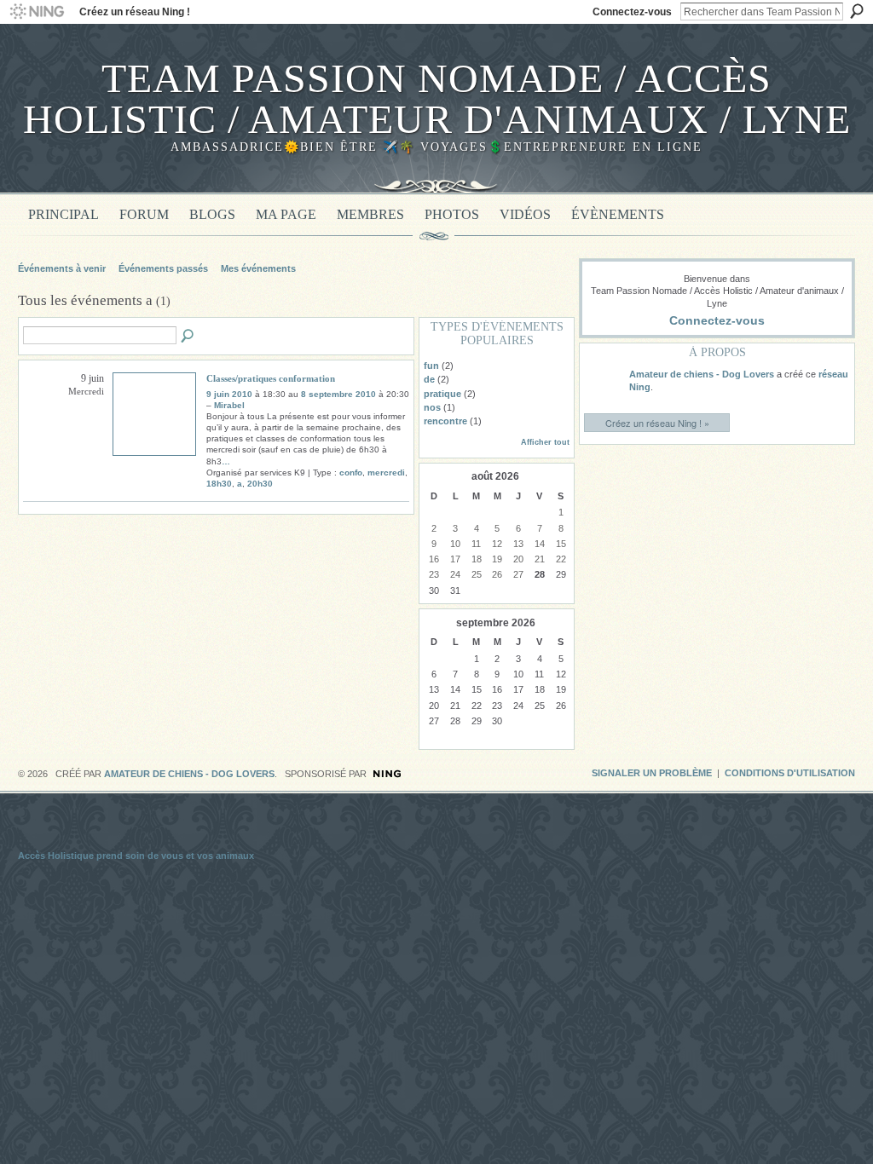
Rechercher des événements (188, 336)
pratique (442, 394)
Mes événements (258, 268)
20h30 (260, 483)
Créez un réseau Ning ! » (657, 422)
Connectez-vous (632, 12)
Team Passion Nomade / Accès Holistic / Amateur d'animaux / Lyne (437, 98)
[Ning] (36, 12)
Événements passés (163, 268)
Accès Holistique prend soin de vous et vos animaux (136, 855)
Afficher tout (545, 442)
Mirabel (229, 405)
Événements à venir (62, 268)
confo (350, 472)
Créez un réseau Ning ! (134, 12)
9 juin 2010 (229, 394)
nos (432, 407)
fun (431, 365)
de (429, 379)
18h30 (219, 483)
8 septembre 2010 (338, 394)
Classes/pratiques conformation (270, 378)
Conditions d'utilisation (790, 773)
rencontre (445, 421)
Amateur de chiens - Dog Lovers (701, 374)
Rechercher (857, 11)
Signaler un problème (652, 773)
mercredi (386, 472)
